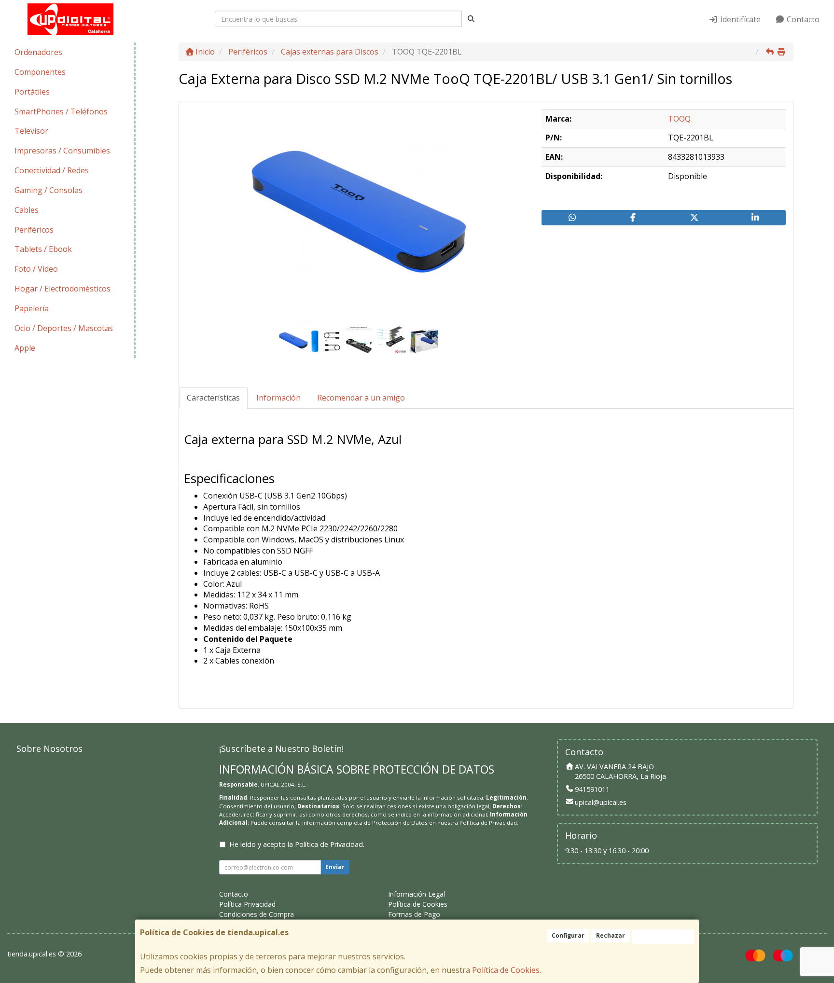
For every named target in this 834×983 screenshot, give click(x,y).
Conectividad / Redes (51, 170)
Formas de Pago (414, 914)
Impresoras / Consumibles (62, 150)
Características (213, 397)
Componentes (40, 72)
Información (278, 397)
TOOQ (679, 118)
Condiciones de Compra (256, 914)
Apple (24, 348)
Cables (26, 210)
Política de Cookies (506, 970)
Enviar (335, 867)
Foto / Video (36, 268)
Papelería (31, 308)
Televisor (31, 130)
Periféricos (34, 229)
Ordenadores (38, 52)
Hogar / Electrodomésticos (62, 288)
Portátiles (32, 91)
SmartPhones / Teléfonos (61, 111)
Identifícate (739, 19)
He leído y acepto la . (296, 844)
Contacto (802, 19)
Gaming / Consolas (48, 190)
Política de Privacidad (488, 822)
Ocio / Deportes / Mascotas (63, 328)
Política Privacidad (247, 904)
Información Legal (416, 894)
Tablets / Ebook (43, 249)
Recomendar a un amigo (361, 397)
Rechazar (610, 935)
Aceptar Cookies (663, 936)
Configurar (568, 935)
